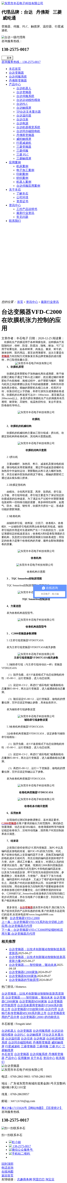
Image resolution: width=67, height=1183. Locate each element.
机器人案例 (23, 181)
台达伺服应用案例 (28, 185)
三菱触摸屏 (23, 158)
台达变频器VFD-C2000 (25, 918)
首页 (20, 301)
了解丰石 (22, 193)
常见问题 (22, 216)
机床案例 (22, 166)
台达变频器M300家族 (23, 976)
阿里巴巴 (39, 1179)
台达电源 (22, 123)
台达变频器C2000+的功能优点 (40, 1017)
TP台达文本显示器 (28, 111)
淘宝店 (49, 1179)
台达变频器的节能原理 (24, 979)
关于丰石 (15, 189)
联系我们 (15, 220)
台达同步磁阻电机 (28, 131)
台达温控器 (23, 115)
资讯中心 (15, 205)
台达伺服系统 (18, 76)
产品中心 (15, 84)
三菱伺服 (22, 150)
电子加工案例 (25, 170)
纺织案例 (22, 177)
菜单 (9, 57)
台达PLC (22, 103)
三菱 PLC (22, 154)
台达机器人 (23, 88)
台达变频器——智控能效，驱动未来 (33, 964)
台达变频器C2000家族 (23, 972)
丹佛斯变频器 (18, 80)
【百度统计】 (54, 1108)
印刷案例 (22, 174)
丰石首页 (15, 68)
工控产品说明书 (26, 209)
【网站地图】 (36, 1108)
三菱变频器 (23, 146)
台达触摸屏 (23, 107)
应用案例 (15, 162)
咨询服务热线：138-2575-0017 (21, 61)
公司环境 (22, 197)
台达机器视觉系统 (28, 127)
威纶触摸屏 (23, 138)
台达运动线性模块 (28, 100)
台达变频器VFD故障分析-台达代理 (34, 1009)
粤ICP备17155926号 (14, 1108)
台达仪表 (22, 119)
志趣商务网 (24, 1179)
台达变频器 (16, 72)
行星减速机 (23, 142)
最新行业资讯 (25, 213)
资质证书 (22, 201)
